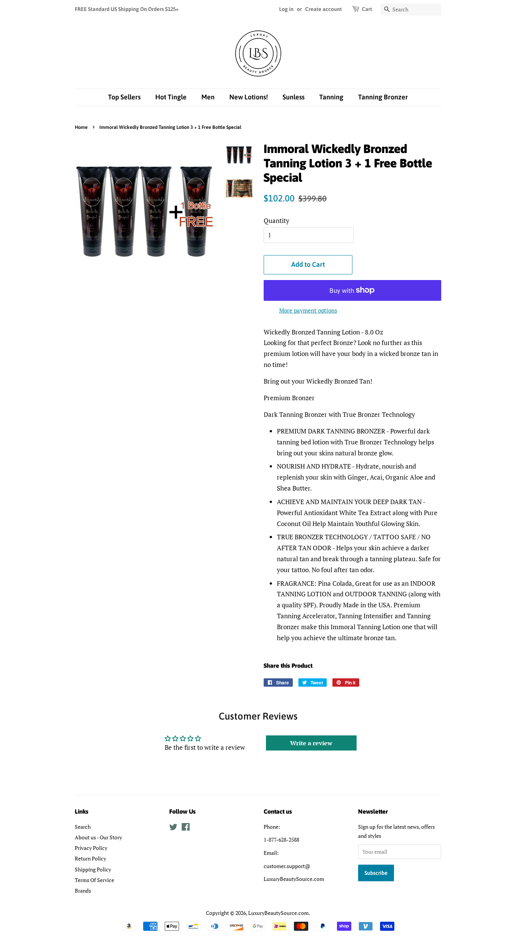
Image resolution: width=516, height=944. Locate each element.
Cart (367, 9)
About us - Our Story (98, 837)
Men (208, 97)
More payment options (308, 310)
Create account (323, 9)
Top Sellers (124, 97)
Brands (83, 890)
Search (83, 826)
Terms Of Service (94, 880)
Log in (286, 9)
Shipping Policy (93, 869)
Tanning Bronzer (383, 97)
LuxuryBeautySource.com (278, 912)
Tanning (331, 97)
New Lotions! (248, 97)
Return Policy (90, 858)
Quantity (276, 220)
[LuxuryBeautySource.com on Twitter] (173, 828)
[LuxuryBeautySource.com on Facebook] (185, 828)
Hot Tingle (171, 97)
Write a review (311, 743)
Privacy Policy (91, 847)
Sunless (293, 97)
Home (81, 127)
